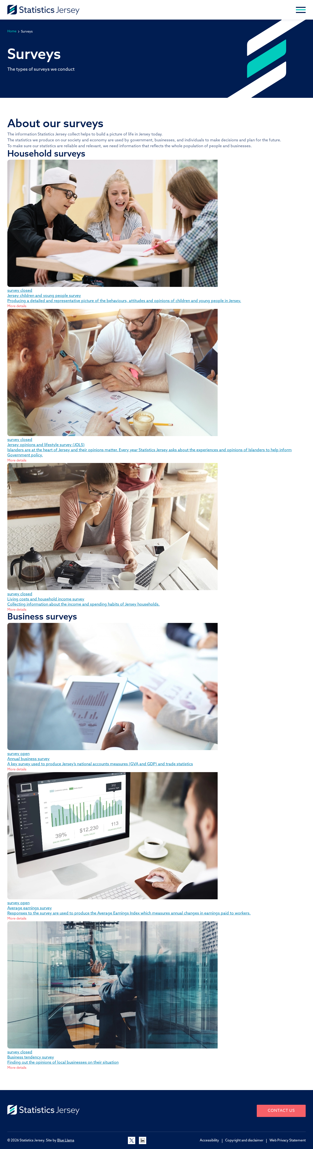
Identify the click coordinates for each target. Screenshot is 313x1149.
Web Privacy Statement (287, 1140)
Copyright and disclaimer (244, 1140)
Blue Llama (65, 1140)
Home (11, 31)
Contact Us (281, 1111)
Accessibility (209, 1140)
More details (16, 306)
